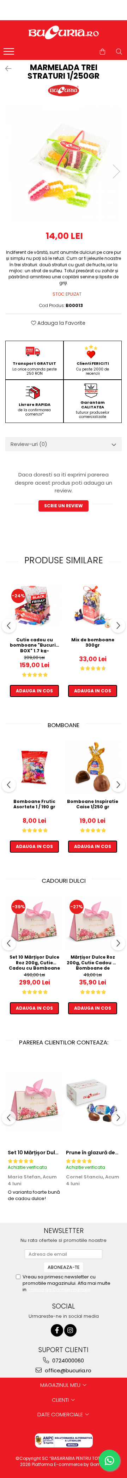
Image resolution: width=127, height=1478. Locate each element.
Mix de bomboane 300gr (92, 642)
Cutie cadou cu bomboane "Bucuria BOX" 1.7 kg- (34, 645)
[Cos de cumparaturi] (102, 52)
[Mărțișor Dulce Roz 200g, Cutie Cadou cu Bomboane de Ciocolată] (92, 923)
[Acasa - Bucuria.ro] (63, 32)
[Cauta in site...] (119, 52)
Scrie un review (63, 506)
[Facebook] (57, 1330)
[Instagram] (70, 1330)
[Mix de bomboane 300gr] (92, 606)
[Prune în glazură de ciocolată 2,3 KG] (93, 1101)
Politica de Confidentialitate (59, 1289)
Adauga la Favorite (60, 323)
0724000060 (67, 1360)
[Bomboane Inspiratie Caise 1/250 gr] (92, 767)
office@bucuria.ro (67, 1370)
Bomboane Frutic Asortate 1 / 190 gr (34, 804)
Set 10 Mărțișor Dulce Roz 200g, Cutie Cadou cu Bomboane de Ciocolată (34, 962)
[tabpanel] (63, 164)
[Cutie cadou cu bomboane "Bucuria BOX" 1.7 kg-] (34, 605)
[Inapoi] (5, 69)
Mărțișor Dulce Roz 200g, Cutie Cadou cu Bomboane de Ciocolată (93, 962)
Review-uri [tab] (29, 444)
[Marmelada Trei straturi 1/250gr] (63, 164)
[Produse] (10, 53)
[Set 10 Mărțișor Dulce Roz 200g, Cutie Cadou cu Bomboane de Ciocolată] (34, 923)
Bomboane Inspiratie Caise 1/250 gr (92, 804)
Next (116, 171)
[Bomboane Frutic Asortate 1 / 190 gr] (34, 767)
